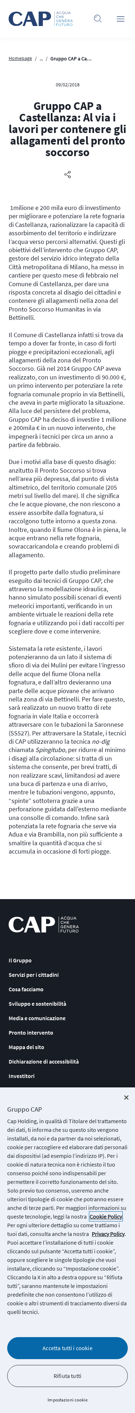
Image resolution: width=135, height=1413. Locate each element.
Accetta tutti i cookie (67, 1348)
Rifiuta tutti (67, 1375)
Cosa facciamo (26, 989)
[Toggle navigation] (120, 19)
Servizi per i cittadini (34, 974)
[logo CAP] (44, 924)
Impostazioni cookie (67, 1400)
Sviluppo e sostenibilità (37, 1003)
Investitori (22, 1075)
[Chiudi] (126, 1097)
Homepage (20, 58)
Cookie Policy (106, 1216)
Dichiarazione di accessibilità (44, 1061)
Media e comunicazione (37, 1018)
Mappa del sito (26, 1047)
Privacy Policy (108, 1233)
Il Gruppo (20, 960)
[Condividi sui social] (67, 174)
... (41, 58)
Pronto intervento (31, 1032)
